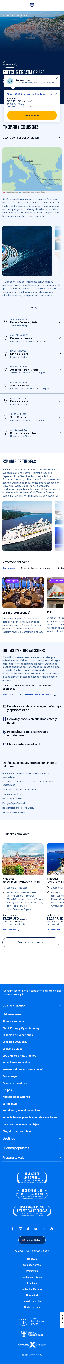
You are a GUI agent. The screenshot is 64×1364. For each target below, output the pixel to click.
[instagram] (20, 1229)
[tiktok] (28, 1229)
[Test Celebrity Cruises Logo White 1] (32, 1346)
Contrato (32, 1259)
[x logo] (43, 1229)
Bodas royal (10, 1076)
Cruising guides (12, 1048)
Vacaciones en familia (16, 1062)
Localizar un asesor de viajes (20, 1124)
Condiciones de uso (32, 1277)
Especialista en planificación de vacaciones (29, 1117)
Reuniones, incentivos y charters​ (23, 1110)
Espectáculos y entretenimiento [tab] (36, 568)
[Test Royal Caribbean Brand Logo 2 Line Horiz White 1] (32, 1336)
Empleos (32, 1283)
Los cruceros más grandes (19, 1055)
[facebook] (12, 1229)
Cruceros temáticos (14, 1083)
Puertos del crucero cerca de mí (22, 1069)
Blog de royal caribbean (17, 1131)
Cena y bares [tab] (8, 568)
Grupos (7, 1090)
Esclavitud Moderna (32, 1289)
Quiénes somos (32, 1265)
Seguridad (32, 1295)
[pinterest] (51, 1229)
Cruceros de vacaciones (17, 1035)
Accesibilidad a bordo (16, 1096)
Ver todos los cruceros (30, 942)
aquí (20, 994)
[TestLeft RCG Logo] (31, 1325)
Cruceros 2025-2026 (14, 1041)
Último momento (12, 1014)
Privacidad (32, 1271)
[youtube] (35, 1229)
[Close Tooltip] (56, 78)
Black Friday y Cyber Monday (20, 1028)
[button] (32, 139)
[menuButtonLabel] (5, 5)
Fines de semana (13, 1021)
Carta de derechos (32, 1301)
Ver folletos (9, 1103)
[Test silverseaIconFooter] (32, 1357)
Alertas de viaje (32, 1307)
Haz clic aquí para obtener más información (27, 694)
